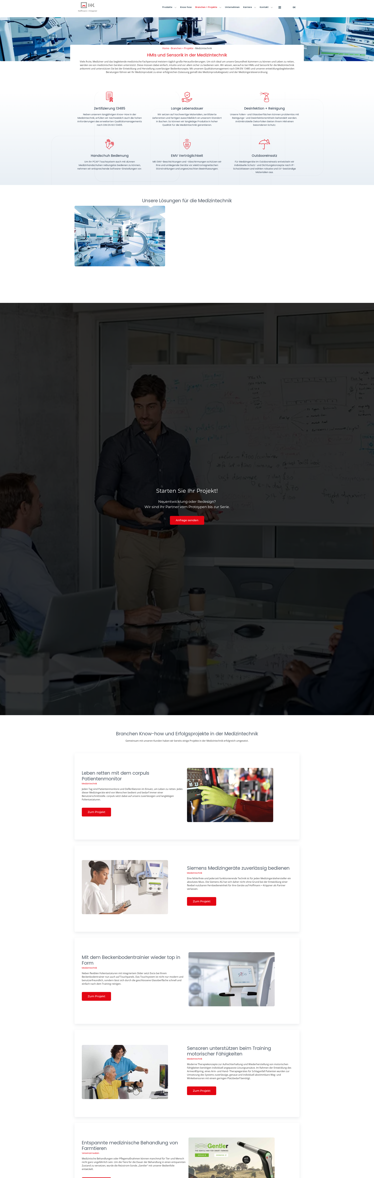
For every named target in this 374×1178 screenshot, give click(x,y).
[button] (279, 7)
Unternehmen (232, 7)
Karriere (247, 7)
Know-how (186, 7)
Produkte (167, 7)
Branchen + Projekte (206, 7)
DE (294, 7)
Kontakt (264, 7)
